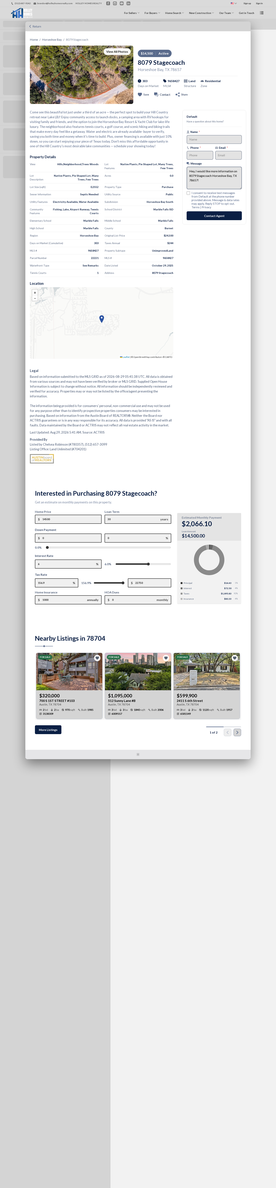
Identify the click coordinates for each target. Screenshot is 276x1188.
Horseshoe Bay (52, 39)
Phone (195, 147)
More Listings (48, 729)
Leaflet (126, 357)
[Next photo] (98, 671)
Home (34, 39)
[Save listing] (97, 658)
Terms (196, 207)
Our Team (225, 13)
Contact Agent (214, 216)
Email (223, 147)
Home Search (173, 13)
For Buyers (151, 13)
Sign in (259, 3)
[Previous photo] (40, 671)
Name (195, 132)
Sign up (247, 3)
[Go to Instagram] (115, 3)
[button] (35, 26)
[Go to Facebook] (108, 3)
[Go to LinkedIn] (128, 3)
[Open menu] (262, 13)
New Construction (200, 13)
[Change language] (233, 3)
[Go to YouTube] (121, 3)
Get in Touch (246, 13)
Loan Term (112, 511)
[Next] (237, 732)
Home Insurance (46, 592)
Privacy (206, 207)
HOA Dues (112, 592)
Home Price (43, 511)
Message (196, 163)
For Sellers (130, 13)
